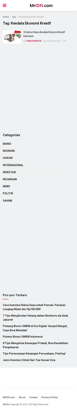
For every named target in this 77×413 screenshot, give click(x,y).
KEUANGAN (10, 179)
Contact (33, 397)
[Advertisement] (38, 88)
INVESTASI (9, 172)
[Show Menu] (4, 5)
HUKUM (8, 157)
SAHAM (7, 200)
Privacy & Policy (49, 397)
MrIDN (6, 404)
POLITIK (8, 193)
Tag (14, 17)
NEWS (6, 186)
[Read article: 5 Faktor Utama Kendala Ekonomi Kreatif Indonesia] (12, 37)
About (22, 397)
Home (6, 17)
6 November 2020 (53, 41)
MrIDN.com (9, 397)
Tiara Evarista (33, 41)
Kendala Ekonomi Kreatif (31, 17)
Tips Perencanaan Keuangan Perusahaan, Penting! (34, 353)
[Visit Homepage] (41, 5)
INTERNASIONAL (13, 165)
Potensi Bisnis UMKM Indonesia (23, 336)
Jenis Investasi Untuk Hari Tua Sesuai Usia (29, 360)
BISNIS (7, 143)
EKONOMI (9, 150)
